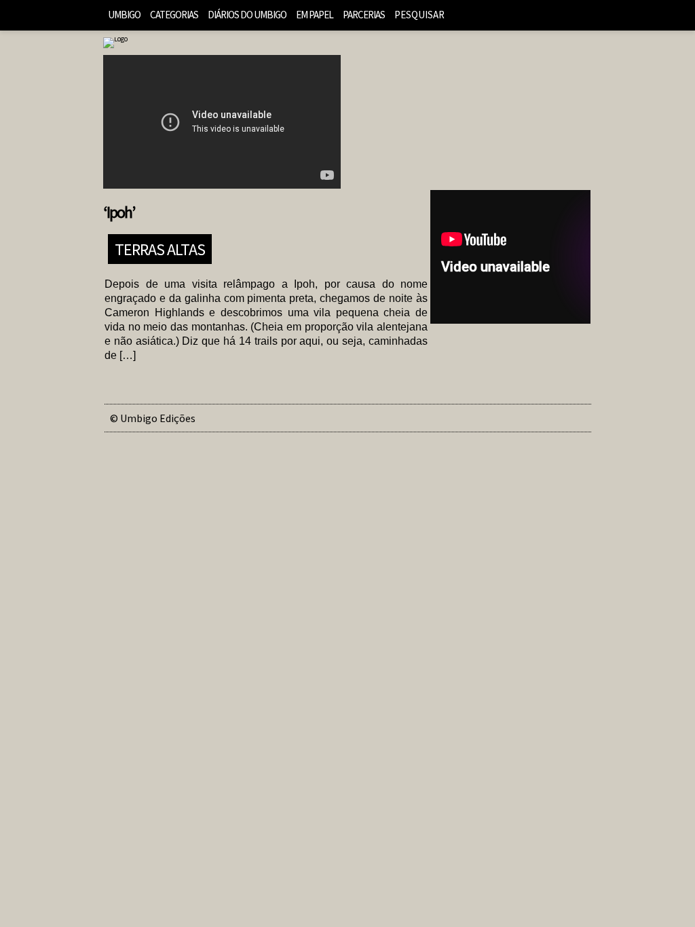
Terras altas (160, 249)
